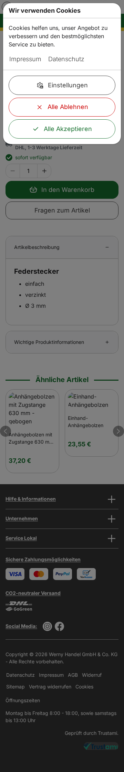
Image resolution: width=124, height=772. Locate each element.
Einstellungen (68, 85)
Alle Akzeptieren (68, 128)
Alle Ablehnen (68, 106)
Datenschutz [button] (66, 59)
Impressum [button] (25, 59)
